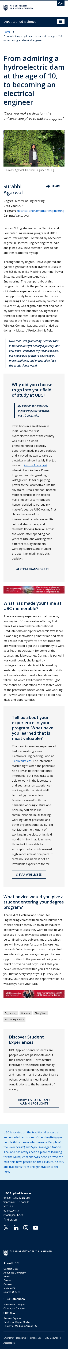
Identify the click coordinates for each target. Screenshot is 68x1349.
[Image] (34, 589)
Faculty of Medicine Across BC (20, 1325)
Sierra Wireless (22, 761)
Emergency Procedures (14, 1338)
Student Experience (14, 1019)
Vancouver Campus (14, 1304)
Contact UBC (10, 1268)
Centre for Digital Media (16, 1322)
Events (7, 1280)
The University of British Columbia (24, 7)
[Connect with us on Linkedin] (16, 1227)
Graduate (26, 1013)
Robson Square (12, 1318)
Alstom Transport (35, 465)
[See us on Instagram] (26, 1227)
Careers (7, 1284)
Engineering (11, 1013)
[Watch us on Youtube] (35, 1227)
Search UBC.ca (11, 1292)
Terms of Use (35, 1338)
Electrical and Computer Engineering (40, 211)
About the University (14, 1272)
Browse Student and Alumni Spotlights (34, 1101)
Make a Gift (9, 1288)
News (6, 1276)
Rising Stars (40, 1013)
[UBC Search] (61, 4)
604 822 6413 (11, 1210)
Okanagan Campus (14, 1308)
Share (56, 186)
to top (57, 1340)
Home (6, 31)
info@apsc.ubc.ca (13, 1215)
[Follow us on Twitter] (6, 1227)
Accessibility (9, 1343)
